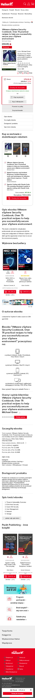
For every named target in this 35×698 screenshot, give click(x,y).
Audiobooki (6, 14)
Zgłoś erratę (6, 457)
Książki (11, 10)
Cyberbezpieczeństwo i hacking (12, 461)
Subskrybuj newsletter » (21, 618)
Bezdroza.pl (9, 663)
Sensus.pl (22, 657)
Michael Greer (26, 51)
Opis (8, 116)
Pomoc (26, 389)
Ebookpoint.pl (23, 663)
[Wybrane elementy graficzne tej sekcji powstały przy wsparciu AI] (31, 306)
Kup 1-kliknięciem (17, 101)
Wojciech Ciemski (8, 285)
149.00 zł (27, 292)
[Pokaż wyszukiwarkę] (24, 4)
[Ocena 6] (29, 63)
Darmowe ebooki (7, 17)
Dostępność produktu (11, 123)
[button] (31, 259)
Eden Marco (10, 190)
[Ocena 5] (27, 63)
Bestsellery (28, 14)
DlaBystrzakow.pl (24, 660)
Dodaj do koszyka (17, 88)
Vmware (25, 465)
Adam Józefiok (25, 285)
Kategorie (5, 10)
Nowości (21, 14)
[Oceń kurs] (8, 417)
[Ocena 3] (23, 63)
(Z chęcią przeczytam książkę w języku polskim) (25, 57)
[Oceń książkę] (24, 63)
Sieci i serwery (6, 465)
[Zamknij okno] (31, 690)
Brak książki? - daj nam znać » (22, 609)
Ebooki (17, 10)
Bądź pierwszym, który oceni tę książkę (25, 65)
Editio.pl (8, 660)
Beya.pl (21, 666)
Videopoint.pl (9, 666)
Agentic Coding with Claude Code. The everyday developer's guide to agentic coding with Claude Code (18, 186)
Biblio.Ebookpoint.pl (11, 672)
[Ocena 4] (25, 63)
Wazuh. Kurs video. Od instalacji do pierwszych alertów (25, 279)
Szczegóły (10, 120)
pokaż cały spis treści (12, 518)
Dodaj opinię (20, 417)
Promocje (14, 14)
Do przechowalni (17, 110)
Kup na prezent (18, 97)
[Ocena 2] (20, 63)
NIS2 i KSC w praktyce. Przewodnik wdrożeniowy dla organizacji (10, 281)
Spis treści (10, 127)
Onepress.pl (9, 657)
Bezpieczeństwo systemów (10, 463)
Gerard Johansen (11, 181)
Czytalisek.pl (9, 669)
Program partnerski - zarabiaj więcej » (18, 600)
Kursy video (25, 10)
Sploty (21, 669)
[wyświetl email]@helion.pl (13, 685)
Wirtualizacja (17, 465)
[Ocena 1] (18, 63)
